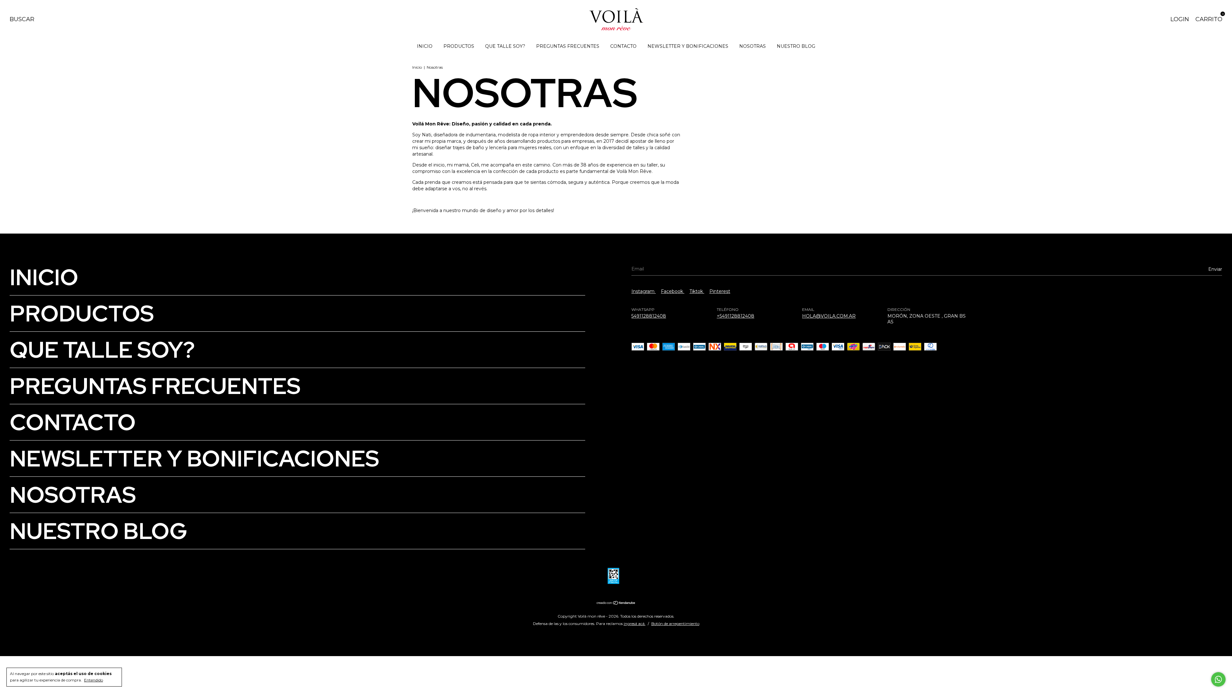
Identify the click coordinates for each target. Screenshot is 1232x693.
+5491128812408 (735, 316)
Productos (458, 46)
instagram (643, 291)
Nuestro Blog (796, 46)
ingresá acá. (635, 623)
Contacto (623, 46)
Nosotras (752, 46)
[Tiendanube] (616, 603)
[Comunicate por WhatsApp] (1218, 679)
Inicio (424, 46)
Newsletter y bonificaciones (687, 46)
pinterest (719, 291)
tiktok (696, 291)
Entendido (93, 680)
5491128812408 (648, 316)
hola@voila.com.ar (829, 316)
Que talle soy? (505, 46)
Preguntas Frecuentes (567, 46)
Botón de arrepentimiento (675, 623)
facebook (672, 291)
